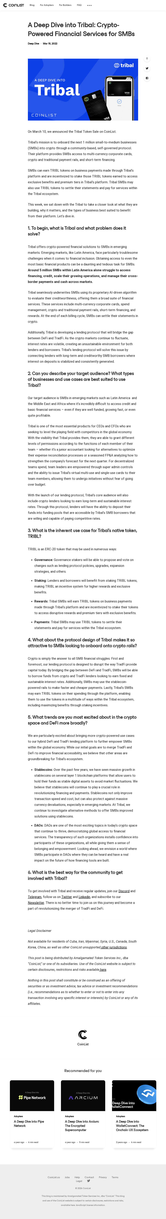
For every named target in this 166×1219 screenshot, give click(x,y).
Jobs (67, 1177)
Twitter (66, 897)
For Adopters (46, 5)
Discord (124, 891)
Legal (79, 1181)
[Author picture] (83, 1034)
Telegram (35, 897)
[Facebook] (147, 78)
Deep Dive (33, 44)
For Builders (65, 5)
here (73, 1205)
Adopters (18, 1116)
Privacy (103, 1177)
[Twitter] (147, 68)
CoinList (83, 1044)
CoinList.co (54, 1177)
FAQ (79, 5)
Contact (89, 1177)
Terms (115, 1177)
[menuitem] (13, 5)
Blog (32, 5)
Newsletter (36, 903)
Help (77, 1177)
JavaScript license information (90, 1205)
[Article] (32, 1095)
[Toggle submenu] (89, 5)
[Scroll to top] (147, 58)
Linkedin (84, 897)
